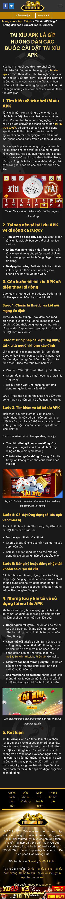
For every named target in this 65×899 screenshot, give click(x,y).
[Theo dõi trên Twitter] (11, 6)
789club (41, 656)
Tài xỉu (30, 868)
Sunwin (19, 656)
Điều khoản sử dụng (25, 797)
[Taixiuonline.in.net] (33, 6)
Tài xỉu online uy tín (48, 873)
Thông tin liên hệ (53, 797)
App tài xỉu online (32, 877)
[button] (60, 6)
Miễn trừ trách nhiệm (39, 799)
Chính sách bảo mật (12, 799)
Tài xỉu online (44, 868)
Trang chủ (8, 21)
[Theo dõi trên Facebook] (5, 6)
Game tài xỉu (27, 873)
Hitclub (29, 656)
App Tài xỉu (25, 21)
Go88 (9, 656)
